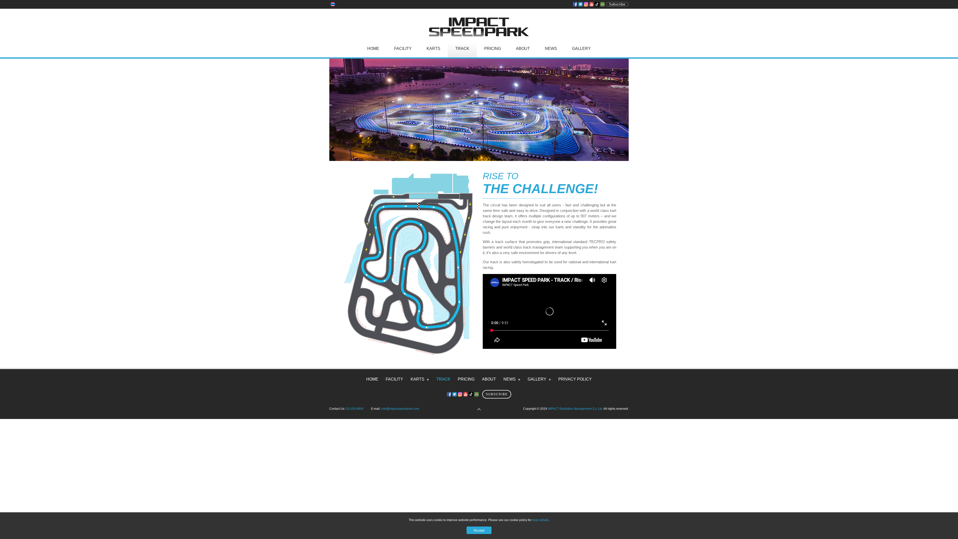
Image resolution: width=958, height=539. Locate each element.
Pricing (492, 48)
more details (540, 520)
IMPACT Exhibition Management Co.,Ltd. (575, 408)
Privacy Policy (575, 379)
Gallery (581, 48)
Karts (433, 48)
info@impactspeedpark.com (400, 408)
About (523, 48)
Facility (403, 48)
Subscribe (497, 394)
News (551, 48)
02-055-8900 (354, 408)
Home (373, 48)
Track (462, 48)
